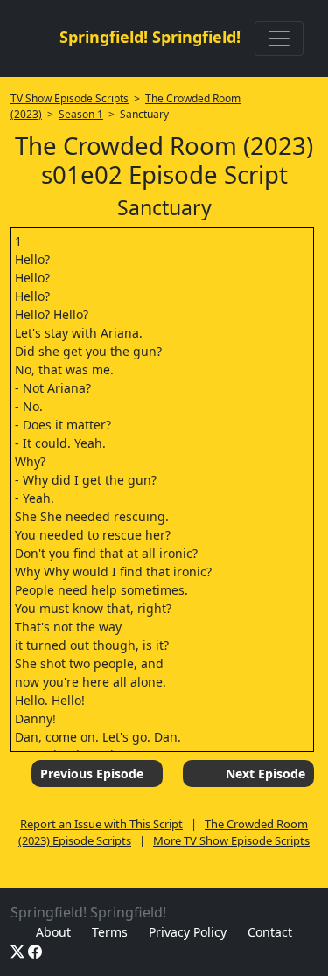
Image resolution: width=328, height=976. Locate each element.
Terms (110, 932)
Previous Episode (91, 773)
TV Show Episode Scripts (69, 98)
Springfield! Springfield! (150, 36)
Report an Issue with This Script (101, 824)
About (53, 932)
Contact (270, 932)
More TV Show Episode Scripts (231, 840)
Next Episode (265, 773)
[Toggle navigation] (279, 38)
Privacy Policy (188, 932)
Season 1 (81, 114)
